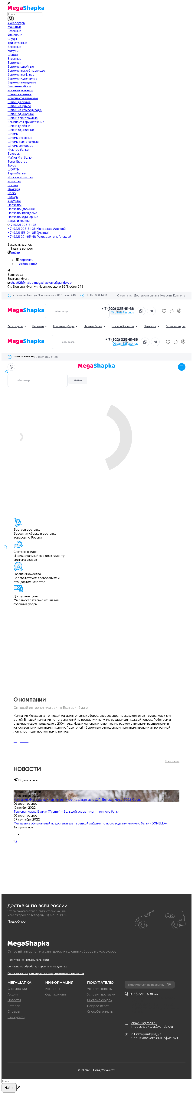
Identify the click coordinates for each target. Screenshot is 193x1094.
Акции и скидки (175, 326)
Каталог (14, 1006)
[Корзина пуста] (171, 311)
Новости (166, 295)
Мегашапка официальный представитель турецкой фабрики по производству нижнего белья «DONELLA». (91, 823)
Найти (78, 380)
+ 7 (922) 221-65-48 (39, 237)
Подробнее (17, 921)
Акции (13, 994)
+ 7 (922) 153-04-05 (28, 233)
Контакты (179, 295)
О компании (124, 295)
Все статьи (172, 761)
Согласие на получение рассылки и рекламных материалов (46, 973)
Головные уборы (63, 326)
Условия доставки (101, 994)
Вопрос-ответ (98, 1006)
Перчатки (150, 326)
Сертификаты (56, 994)
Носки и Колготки (123, 326)
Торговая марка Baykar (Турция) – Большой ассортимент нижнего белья (66, 812)
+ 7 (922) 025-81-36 (22, 225)
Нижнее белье (93, 326)
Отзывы (14, 1011)
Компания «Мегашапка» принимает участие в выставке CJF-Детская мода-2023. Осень (77, 800)
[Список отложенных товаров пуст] (164, 311)
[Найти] (11, 18)
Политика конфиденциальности (28, 959)
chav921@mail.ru (22, 283)
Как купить (16, 1017)
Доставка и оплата (146, 295)
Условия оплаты (100, 989)
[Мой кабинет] (179, 311)
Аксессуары (15, 326)
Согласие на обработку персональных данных (37, 966)
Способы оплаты (100, 1011)
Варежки (38, 326)
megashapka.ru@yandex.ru (53, 283)
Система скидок (99, 1000)
